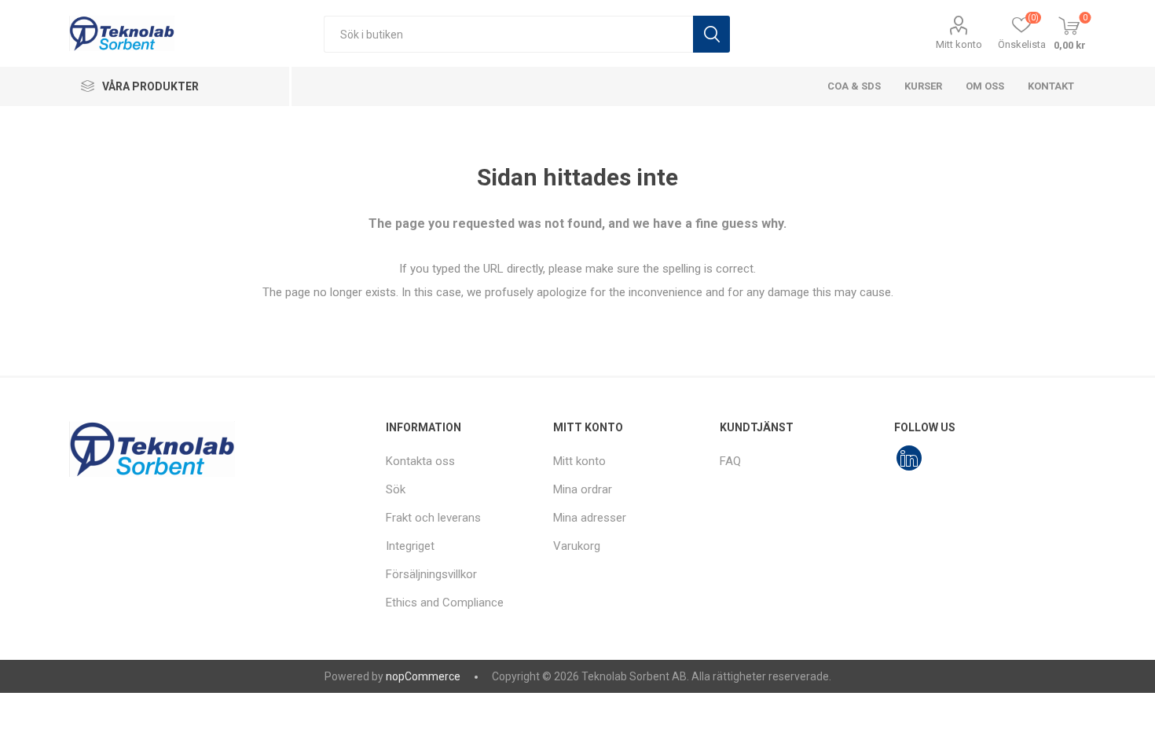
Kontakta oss (420, 461)
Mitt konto (959, 44)
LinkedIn (909, 458)
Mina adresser (589, 518)
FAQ (730, 461)
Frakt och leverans (433, 518)
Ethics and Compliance (445, 602)
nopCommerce (423, 676)
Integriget (410, 546)
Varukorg (576, 546)
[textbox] (508, 34)
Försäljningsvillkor (431, 574)
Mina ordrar (582, 489)
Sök (711, 34)
